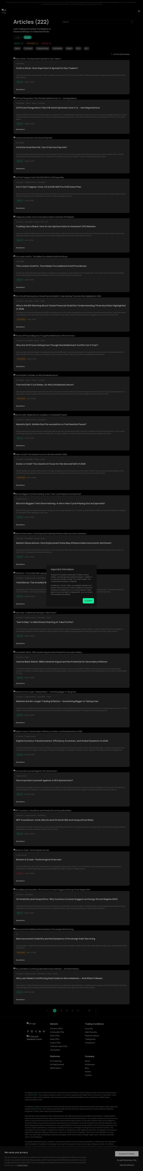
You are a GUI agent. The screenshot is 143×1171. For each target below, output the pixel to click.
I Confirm (88, 601)
